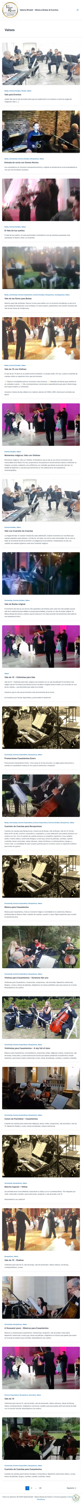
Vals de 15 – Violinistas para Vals (19, 677)
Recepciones (34, 159)
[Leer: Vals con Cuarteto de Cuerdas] (41, 500)
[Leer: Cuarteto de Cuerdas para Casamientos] (41, 1438)
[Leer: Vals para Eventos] (41, 64)
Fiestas (23, 91)
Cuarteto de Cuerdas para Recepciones (23, 826)
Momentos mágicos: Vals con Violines (22, 455)
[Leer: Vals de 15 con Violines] (41, 338)
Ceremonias (13, 159)
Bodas (6, 91)
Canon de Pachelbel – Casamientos (21, 1119)
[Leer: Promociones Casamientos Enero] (41, 727)
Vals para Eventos (12, 94)
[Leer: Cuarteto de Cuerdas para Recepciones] (41, 795)
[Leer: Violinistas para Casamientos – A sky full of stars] (41, 1017)
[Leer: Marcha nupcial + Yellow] (41, 1156)
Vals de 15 (9, 1399)
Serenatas (32, 1395)
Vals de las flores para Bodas (18, 298)
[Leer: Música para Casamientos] (41, 876)
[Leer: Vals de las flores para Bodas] (41, 268)
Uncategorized (59, 295)
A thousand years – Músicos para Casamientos (26, 1328)
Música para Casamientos (16, 907)
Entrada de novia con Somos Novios (21, 162)
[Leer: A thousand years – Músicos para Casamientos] (41, 1297)
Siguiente (71, 1488)
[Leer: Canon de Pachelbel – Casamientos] (41, 1088)
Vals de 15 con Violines (15, 369)
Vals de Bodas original (14, 604)
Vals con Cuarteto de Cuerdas (18, 531)
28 (40, 1488)
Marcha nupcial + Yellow (15, 1187)
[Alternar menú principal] (77, 10)
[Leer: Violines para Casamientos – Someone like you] (41, 947)
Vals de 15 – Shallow (14, 1260)
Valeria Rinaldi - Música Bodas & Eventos (39, 10)
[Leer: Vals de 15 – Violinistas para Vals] (41, 646)
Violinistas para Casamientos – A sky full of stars (27, 1048)
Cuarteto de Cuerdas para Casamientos (23, 1469)
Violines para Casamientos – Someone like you (26, 978)
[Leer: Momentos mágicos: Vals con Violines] (41, 424)
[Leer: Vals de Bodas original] (41, 573)
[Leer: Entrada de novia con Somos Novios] (41, 132)
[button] (76, 1498)
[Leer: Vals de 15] (41, 1368)
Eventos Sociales (15, 91)
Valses (29, 91)
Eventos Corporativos (25, 295)
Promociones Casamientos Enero (20, 758)
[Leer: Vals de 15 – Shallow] (41, 1229)
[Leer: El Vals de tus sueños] (41, 200)
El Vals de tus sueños (14, 230)
